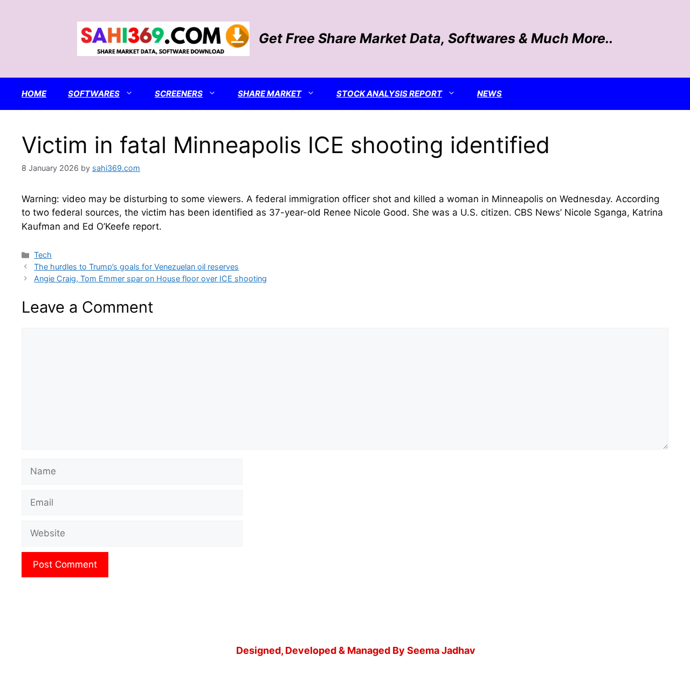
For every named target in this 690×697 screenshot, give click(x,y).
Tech (43, 254)
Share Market (269, 93)
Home (34, 93)
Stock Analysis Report (389, 93)
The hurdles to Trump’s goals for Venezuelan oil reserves (136, 266)
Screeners (179, 93)
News (489, 93)
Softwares (94, 93)
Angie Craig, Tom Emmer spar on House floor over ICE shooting (150, 278)
